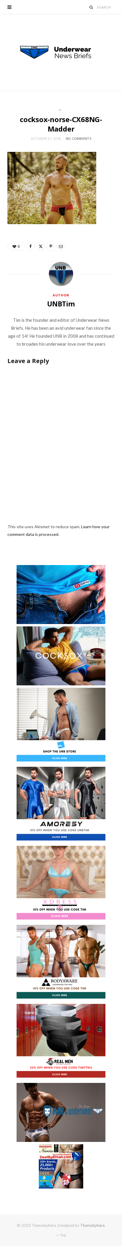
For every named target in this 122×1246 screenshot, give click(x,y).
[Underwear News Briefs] (61, 52)
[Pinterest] (50, 246)
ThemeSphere (92, 1225)
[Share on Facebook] (30, 246)
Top (63, 1235)
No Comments (78, 138)
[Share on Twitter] (40, 246)
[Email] (60, 246)
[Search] (91, 7)
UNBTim (61, 303)
